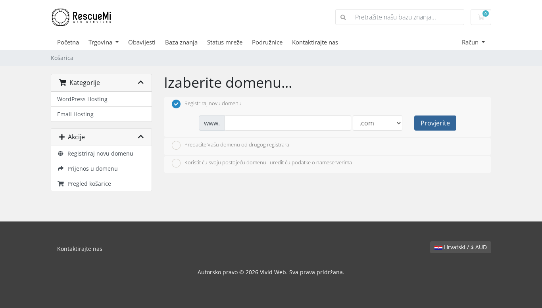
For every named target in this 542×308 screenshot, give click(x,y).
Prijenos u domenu (91, 168)
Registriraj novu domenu (98, 153)
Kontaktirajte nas (315, 42)
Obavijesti (142, 42)
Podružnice (267, 42)
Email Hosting (75, 114)
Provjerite (435, 123)
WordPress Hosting (82, 99)
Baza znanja (181, 42)
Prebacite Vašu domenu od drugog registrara (237, 144)
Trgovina (101, 42)
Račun (471, 42)
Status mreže (224, 42)
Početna (68, 42)
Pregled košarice (87, 183)
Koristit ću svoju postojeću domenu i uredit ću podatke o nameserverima (268, 162)
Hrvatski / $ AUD (464, 247)
